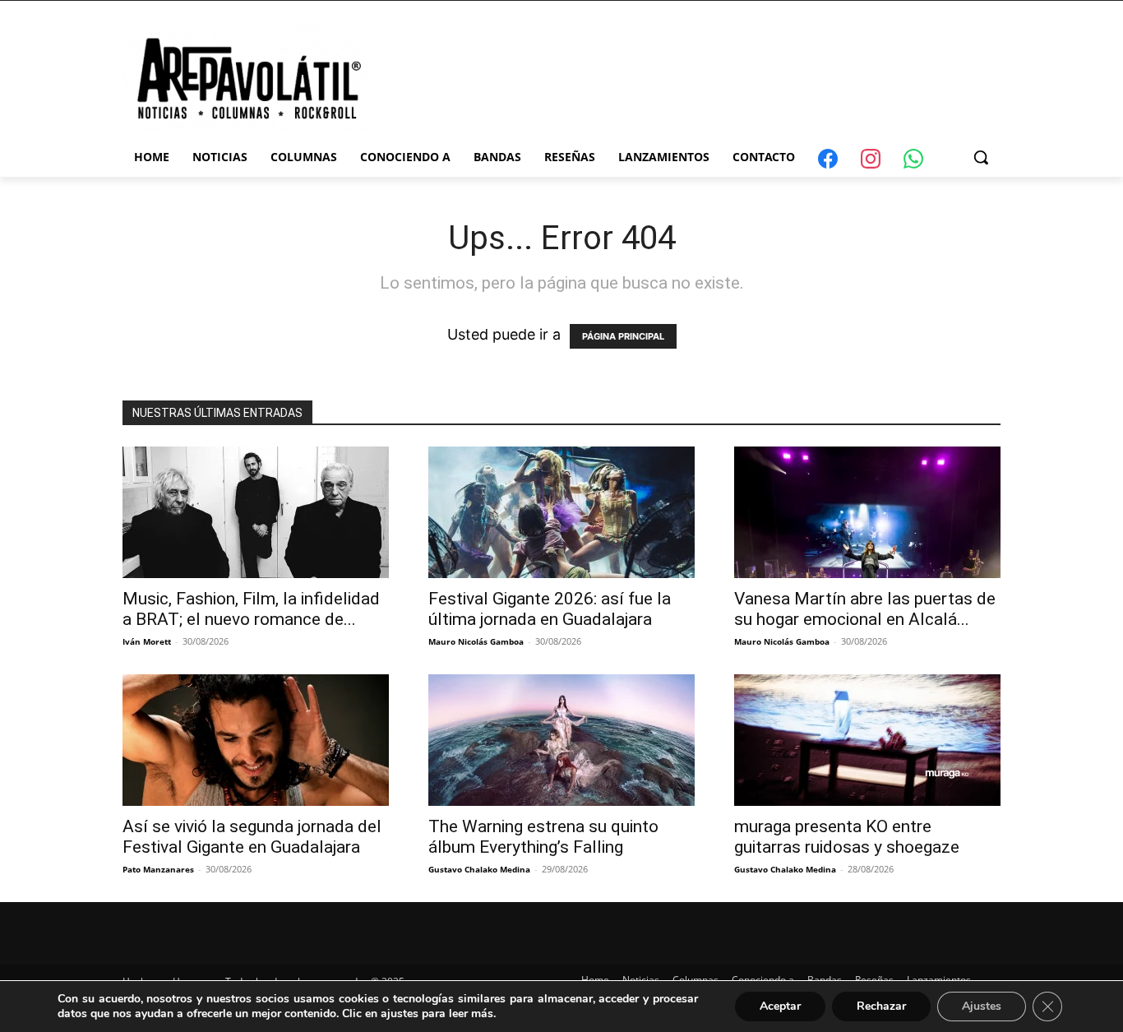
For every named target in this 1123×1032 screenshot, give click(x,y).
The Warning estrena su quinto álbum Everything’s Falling (543, 837)
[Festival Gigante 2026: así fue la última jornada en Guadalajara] (561, 512)
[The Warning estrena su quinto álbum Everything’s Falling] (561, 740)
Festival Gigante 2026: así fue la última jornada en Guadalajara (549, 609)
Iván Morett (146, 641)
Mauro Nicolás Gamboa (476, 641)
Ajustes (981, 1006)
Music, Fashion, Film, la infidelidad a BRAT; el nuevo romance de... (251, 609)
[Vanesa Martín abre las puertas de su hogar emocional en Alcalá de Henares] (867, 512)
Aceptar (780, 1006)
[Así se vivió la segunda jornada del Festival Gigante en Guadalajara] (255, 740)
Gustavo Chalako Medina (479, 869)
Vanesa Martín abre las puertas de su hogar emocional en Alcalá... (865, 609)
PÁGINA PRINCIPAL (623, 336)
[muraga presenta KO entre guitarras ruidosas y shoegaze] (867, 740)
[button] (981, 157)
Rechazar (881, 1006)
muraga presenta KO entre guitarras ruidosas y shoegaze (846, 837)
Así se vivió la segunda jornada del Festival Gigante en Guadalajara (251, 837)
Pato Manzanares (158, 869)
